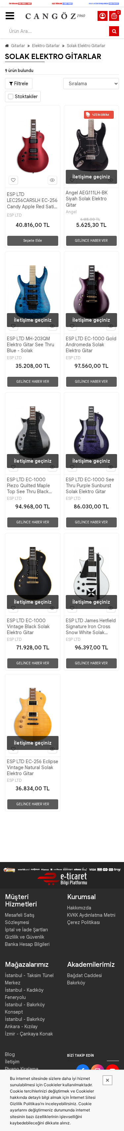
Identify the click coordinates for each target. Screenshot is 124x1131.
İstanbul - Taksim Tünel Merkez (29, 979)
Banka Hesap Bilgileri (27, 944)
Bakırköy (76, 983)
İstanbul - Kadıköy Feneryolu (24, 993)
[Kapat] (107, 1080)
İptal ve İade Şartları (26, 930)
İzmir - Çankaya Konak (29, 1034)
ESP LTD (14, 215)
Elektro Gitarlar (46, 45)
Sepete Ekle (32, 240)
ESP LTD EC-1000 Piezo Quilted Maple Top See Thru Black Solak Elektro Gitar (28, 486)
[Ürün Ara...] (114, 31)
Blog (10, 1054)
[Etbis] (62, 879)
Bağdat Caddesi (84, 975)
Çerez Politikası (83, 922)
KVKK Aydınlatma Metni (91, 915)
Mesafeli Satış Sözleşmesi (19, 918)
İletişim (12, 1062)
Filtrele (20, 84)
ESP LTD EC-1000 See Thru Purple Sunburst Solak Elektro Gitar (90, 486)
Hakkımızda (79, 908)
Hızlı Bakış (52, 180)
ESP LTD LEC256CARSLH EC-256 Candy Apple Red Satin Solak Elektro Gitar (32, 200)
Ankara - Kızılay (21, 1027)
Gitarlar (18, 45)
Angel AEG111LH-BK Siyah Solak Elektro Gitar (86, 199)
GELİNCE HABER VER (91, 240)
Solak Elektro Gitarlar (86, 45)
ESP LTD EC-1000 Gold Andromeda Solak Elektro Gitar (91, 345)
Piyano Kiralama (21, 1069)
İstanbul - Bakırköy (25, 1019)
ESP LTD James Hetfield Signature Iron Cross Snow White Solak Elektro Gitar (91, 627)
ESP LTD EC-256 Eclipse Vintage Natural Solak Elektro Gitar (32, 767)
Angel (71, 212)
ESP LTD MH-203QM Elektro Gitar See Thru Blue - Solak (30, 345)
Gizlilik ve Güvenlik (24, 937)
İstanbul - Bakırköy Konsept (25, 1008)
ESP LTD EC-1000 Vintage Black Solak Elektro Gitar (28, 626)
